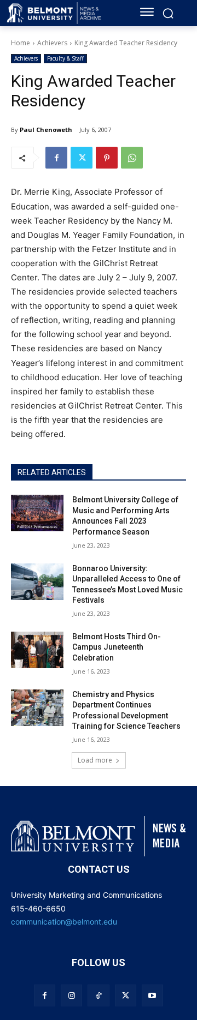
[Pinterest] (107, 158)
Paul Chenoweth (46, 129)
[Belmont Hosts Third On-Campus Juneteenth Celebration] (37, 650)
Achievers (52, 42)
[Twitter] (81, 158)
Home (20, 42)
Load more (95, 760)
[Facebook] (56, 158)
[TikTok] (98, 995)
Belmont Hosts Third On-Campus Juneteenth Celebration (116, 647)
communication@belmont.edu (64, 921)
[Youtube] (152, 995)
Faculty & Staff (65, 58)
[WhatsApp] (132, 158)
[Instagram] (71, 995)
